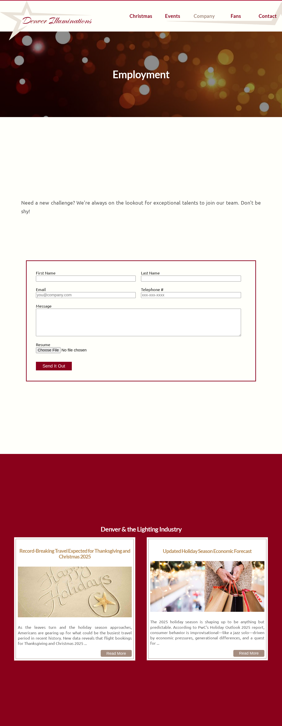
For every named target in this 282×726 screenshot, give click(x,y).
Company (204, 16)
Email (41, 289)
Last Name (150, 273)
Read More (116, 653)
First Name (46, 273)
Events (172, 16)
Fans (236, 16)
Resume (43, 344)
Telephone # (152, 289)
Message (44, 306)
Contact (268, 16)
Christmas (141, 16)
